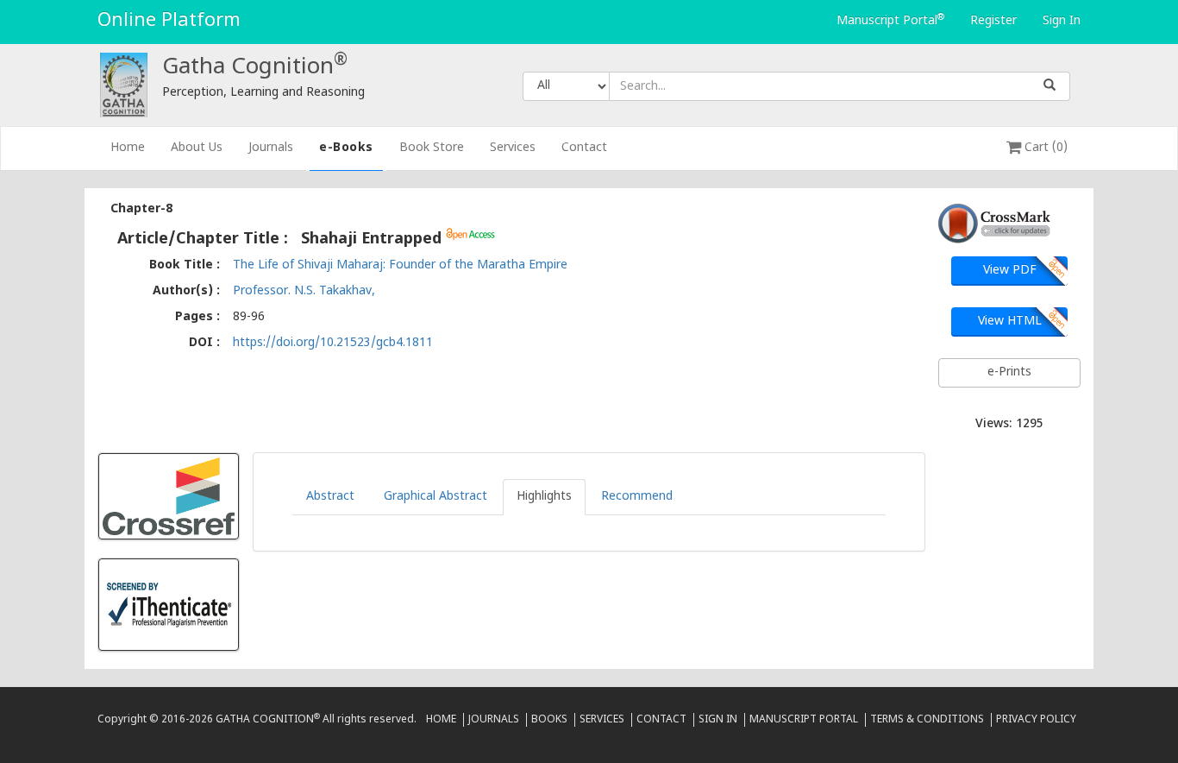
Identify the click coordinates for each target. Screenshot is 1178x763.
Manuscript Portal (890, 20)
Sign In (1062, 21)
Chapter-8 (141, 209)
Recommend (637, 497)
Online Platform (169, 21)
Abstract (330, 497)
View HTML (1010, 321)
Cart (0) (1044, 148)
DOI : (204, 343)
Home (134, 147)
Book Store (431, 148)
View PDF (1010, 270)
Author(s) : (186, 291)
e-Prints (1009, 372)
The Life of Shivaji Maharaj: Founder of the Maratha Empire (400, 265)
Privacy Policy (1036, 720)
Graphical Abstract (435, 497)
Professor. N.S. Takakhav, (304, 291)
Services (513, 148)
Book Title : (184, 265)
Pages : (197, 317)
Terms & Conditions (927, 720)
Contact (584, 148)
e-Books (346, 148)
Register (993, 21)
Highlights (544, 497)
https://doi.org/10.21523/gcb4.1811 (333, 343)
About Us (196, 148)
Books (549, 720)
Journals (270, 148)
